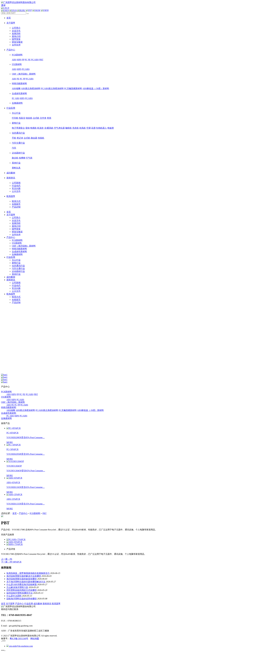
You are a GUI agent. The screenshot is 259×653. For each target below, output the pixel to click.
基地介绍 (16, 36)
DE (39, 10)
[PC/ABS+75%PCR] (15, 539)
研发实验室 (17, 42)
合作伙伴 (16, 45)
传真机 (41, 138)
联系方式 (16, 201)
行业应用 (10, 257)
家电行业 (16, 123)
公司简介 (16, 28)
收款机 (29, 118)
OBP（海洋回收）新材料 (24, 74)
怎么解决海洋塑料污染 (17, 587)
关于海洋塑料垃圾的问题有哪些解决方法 (25, 582)
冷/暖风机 (48, 128)
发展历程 (16, 33)
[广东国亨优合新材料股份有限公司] (18, 2)
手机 (14, 138)
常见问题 (16, 188)
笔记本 (20, 138)
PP (23, 59)
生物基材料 (17, 103)
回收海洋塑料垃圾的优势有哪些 (21, 598)
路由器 (34, 138)
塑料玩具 (16, 168)
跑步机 (15, 158)
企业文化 (16, 31)
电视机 (33, 128)
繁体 (3, 5)
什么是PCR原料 (13, 596)
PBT (41, 59)
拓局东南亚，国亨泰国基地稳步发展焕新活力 (28, 573)
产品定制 (16, 207)
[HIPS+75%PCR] (14, 544)
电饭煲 (110, 128)
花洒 (93, 128)
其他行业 (16, 163)
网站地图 (34, 638)
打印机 (15, 118)
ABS (14, 59)
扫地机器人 (101, 128)
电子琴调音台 (18, 128)
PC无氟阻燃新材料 (73, 88)
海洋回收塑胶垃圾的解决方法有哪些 (23, 576)
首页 (8, 212)
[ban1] (4, 375)
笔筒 (49, 118)
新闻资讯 (10, 280)
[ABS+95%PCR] (14, 542)
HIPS (19, 59)
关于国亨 (10, 215)
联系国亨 (10, 294)
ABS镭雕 (16, 88)
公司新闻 (16, 183)
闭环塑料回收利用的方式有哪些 (21, 590)
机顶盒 (40, 128)
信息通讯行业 (18, 133)
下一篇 (11, 562)
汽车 (14, 148)
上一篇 (6, 559)
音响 (27, 128)
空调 (88, 128)
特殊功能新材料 (19, 83)
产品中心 (10, 237)
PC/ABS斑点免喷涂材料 (52, 88)
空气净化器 (59, 128)
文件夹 (43, 118)
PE (29, 59)
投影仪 (22, 118)
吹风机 (82, 128)
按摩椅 (22, 158)
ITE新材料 (17, 64)
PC (26, 59)
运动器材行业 (18, 153)
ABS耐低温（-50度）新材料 (96, 88)
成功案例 (10, 277)
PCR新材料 (17, 55)
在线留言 (16, 204)
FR (47, 10)
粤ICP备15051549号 (19, 638)
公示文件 (16, 191)
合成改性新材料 (19, 93)
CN (7, 8)
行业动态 (16, 185)
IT (31, 10)
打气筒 (29, 158)
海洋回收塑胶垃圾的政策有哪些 (21, 579)
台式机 (36, 118)
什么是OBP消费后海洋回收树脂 (21, 584)
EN (7, 10)
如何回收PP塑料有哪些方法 (19, 593)
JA (15, 10)
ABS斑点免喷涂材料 (30, 88)
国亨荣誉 (16, 39)
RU (23, 10)
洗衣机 (75, 128)
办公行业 (16, 113)
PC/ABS (35, 59)
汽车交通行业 (18, 143)
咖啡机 (68, 128)
